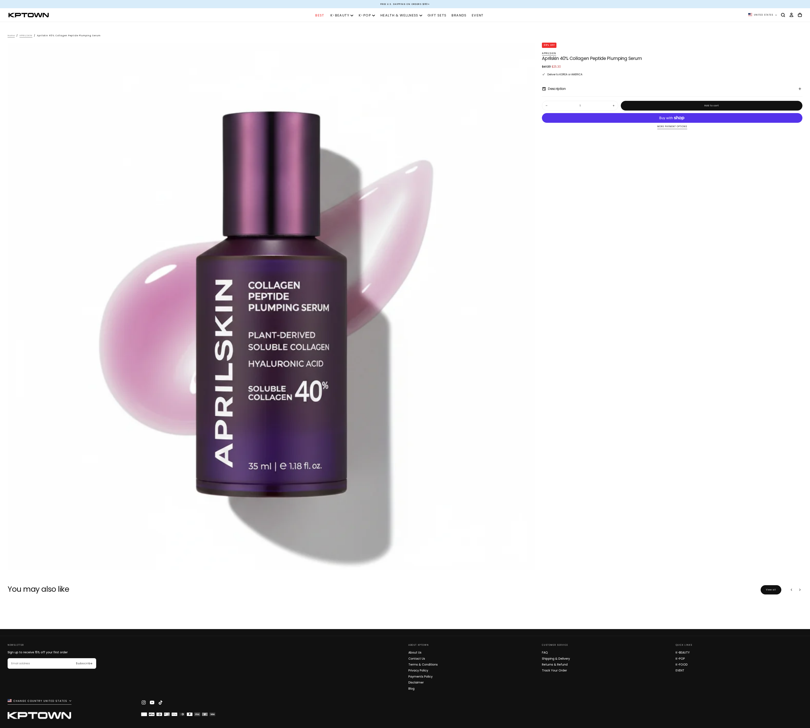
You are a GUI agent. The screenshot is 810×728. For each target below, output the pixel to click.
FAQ (545, 652)
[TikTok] (160, 702)
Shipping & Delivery (556, 658)
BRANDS (458, 15)
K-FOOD (682, 664)
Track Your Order (554, 670)
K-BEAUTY (339, 15)
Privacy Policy (418, 670)
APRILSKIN (549, 53)
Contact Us (416, 658)
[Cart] (799, 15)
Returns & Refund (555, 664)
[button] (783, 15)
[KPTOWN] (39, 716)
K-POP (365, 15)
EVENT (478, 15)
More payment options (672, 126)
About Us (414, 652)
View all (771, 589)
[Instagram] (143, 702)
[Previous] (791, 589)
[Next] (799, 589)
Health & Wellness (399, 15)
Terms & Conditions (423, 664)
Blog (411, 688)
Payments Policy (420, 676)
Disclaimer (416, 682)
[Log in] (791, 15)
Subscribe (84, 663)
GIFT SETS (437, 15)
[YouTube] (152, 702)
